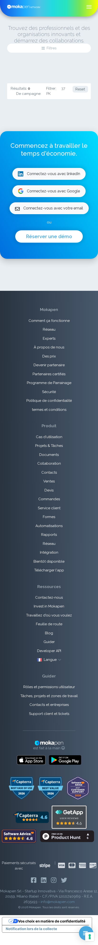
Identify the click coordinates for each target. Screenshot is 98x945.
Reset (80, 89)
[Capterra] (30, 817)
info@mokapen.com (58, 902)
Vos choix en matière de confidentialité (51, 921)
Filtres (51, 48)
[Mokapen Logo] (23, 6)
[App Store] (31, 760)
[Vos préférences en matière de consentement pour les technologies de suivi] (89, 936)
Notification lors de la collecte (31, 928)
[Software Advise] (19, 836)
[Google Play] (65, 760)
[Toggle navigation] (89, 7)
